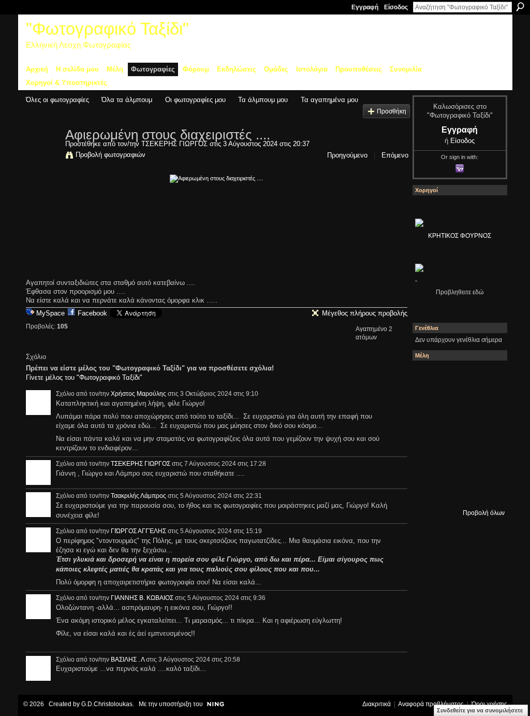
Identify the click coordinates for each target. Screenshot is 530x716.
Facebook (92, 313)
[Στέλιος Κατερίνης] (429, 377)
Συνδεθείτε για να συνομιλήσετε (480, 710)
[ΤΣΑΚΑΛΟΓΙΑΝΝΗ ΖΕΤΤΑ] (457, 489)
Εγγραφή (364, 7)
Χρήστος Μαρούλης (138, 393)
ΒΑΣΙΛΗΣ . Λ (127, 659)
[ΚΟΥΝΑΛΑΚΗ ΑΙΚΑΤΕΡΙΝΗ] (457, 377)
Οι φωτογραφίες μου (195, 100)
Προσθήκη (391, 111)
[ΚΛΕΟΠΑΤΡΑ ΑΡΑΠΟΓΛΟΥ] (485, 433)
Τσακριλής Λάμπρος (138, 495)
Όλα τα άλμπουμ (126, 100)
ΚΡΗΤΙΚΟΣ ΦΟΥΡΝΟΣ (459, 235)
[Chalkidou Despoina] (457, 405)
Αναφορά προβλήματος (431, 704)
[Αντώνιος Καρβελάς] (485, 489)
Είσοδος (396, 7)
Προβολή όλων (484, 513)
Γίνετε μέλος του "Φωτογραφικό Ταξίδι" (84, 377)
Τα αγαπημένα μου (329, 100)
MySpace (50, 313)
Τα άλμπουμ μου (263, 100)
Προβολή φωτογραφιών (110, 155)
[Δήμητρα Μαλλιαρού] (429, 405)
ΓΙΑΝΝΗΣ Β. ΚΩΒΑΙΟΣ (142, 598)
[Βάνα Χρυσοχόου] (485, 405)
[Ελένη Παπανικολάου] (429, 461)
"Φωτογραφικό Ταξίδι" (107, 28)
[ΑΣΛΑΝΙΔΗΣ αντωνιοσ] (457, 433)
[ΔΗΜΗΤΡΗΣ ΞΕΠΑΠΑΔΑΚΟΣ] (429, 433)
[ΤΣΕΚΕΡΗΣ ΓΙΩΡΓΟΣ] (42, 156)
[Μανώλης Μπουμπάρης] (457, 461)
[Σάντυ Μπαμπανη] (429, 489)
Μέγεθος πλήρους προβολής (364, 313)
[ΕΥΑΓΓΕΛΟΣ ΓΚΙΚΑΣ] (485, 461)
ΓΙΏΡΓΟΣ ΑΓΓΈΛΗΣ (138, 531)
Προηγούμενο (347, 155)
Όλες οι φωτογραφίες (57, 100)
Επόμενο (394, 155)
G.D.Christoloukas (106, 704)
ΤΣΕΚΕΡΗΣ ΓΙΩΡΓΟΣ (174, 144)
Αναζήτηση (520, 6)
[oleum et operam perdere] (485, 377)
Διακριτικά (376, 704)
